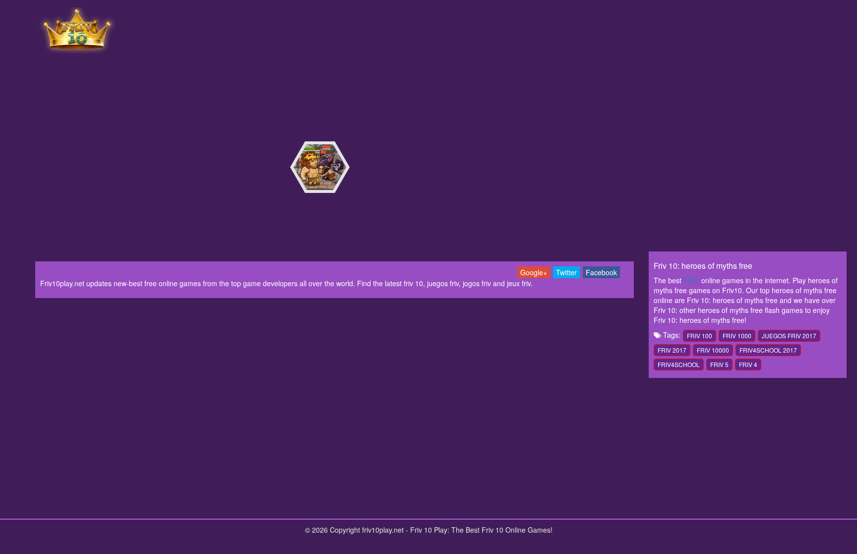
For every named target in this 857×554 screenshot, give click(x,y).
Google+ (533, 272)
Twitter (566, 272)
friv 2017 (672, 350)
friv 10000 (713, 350)
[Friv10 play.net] (77, 29)
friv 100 (699, 335)
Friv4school (679, 364)
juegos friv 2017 (789, 335)
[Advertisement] (490, 29)
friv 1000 (737, 335)
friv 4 (748, 364)
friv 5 (719, 364)
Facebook (601, 272)
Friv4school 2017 (768, 350)
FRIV (691, 280)
